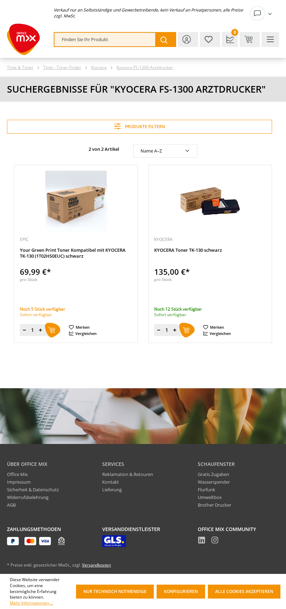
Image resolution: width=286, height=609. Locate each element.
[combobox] (105, 39)
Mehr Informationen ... (31, 603)
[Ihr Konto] (262, 13)
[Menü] (270, 39)
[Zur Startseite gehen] (23, 39)
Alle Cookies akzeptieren (244, 591)
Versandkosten (96, 565)
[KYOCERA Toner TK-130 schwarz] (210, 201)
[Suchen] (165, 39)
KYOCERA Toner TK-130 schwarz (188, 250)
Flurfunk (206, 489)
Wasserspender (214, 482)
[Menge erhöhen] (40, 330)
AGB (11, 505)
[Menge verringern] (24, 330)
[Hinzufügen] (52, 330)
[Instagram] (215, 541)
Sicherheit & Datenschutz (33, 489)
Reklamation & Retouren (127, 474)
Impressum (19, 482)
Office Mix (17, 474)
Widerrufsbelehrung (27, 497)
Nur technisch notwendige (114, 591)
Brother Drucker (214, 505)
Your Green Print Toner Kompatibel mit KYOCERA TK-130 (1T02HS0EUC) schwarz (73, 253)
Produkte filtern (144, 127)
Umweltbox (210, 497)
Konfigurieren (181, 591)
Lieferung (112, 489)
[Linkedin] (201, 541)
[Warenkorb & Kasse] (250, 39)
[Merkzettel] (210, 39)
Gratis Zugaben (213, 474)
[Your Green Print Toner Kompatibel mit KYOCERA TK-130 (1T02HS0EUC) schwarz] (76, 201)
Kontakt (110, 482)
